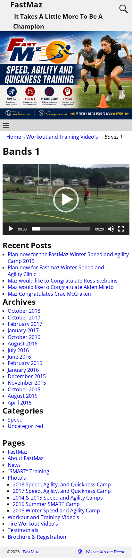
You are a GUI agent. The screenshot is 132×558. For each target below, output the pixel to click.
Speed (15, 419)
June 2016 (19, 356)
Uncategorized (25, 426)
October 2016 (24, 337)
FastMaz (18, 451)
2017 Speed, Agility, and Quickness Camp (62, 490)
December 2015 (27, 376)
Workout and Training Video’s (43, 517)
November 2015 (27, 382)
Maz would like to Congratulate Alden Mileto (61, 287)
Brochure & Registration (37, 536)
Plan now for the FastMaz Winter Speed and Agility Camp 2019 (68, 257)
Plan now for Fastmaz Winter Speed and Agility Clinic (56, 270)
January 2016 (23, 369)
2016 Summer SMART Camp (46, 504)
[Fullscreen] (121, 229)
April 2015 (20, 402)
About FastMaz (26, 458)
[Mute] (111, 229)
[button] (66, 200)
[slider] (61, 229)
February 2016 (25, 363)
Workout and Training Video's (62, 136)
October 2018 (24, 310)
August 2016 (22, 343)
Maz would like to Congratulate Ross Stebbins (63, 280)
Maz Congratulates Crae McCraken (49, 293)
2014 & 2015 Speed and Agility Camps (58, 497)
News (14, 464)
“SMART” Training (28, 471)
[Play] (11, 229)
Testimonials (23, 530)
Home (13, 136)
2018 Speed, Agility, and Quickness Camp (62, 484)
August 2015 (22, 395)
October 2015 (24, 389)
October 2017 (24, 317)
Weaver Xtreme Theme (105, 551)
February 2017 (25, 323)
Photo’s (17, 477)
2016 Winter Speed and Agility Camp (56, 510)
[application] (66, 200)
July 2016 (18, 350)
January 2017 (23, 330)
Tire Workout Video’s (33, 523)
